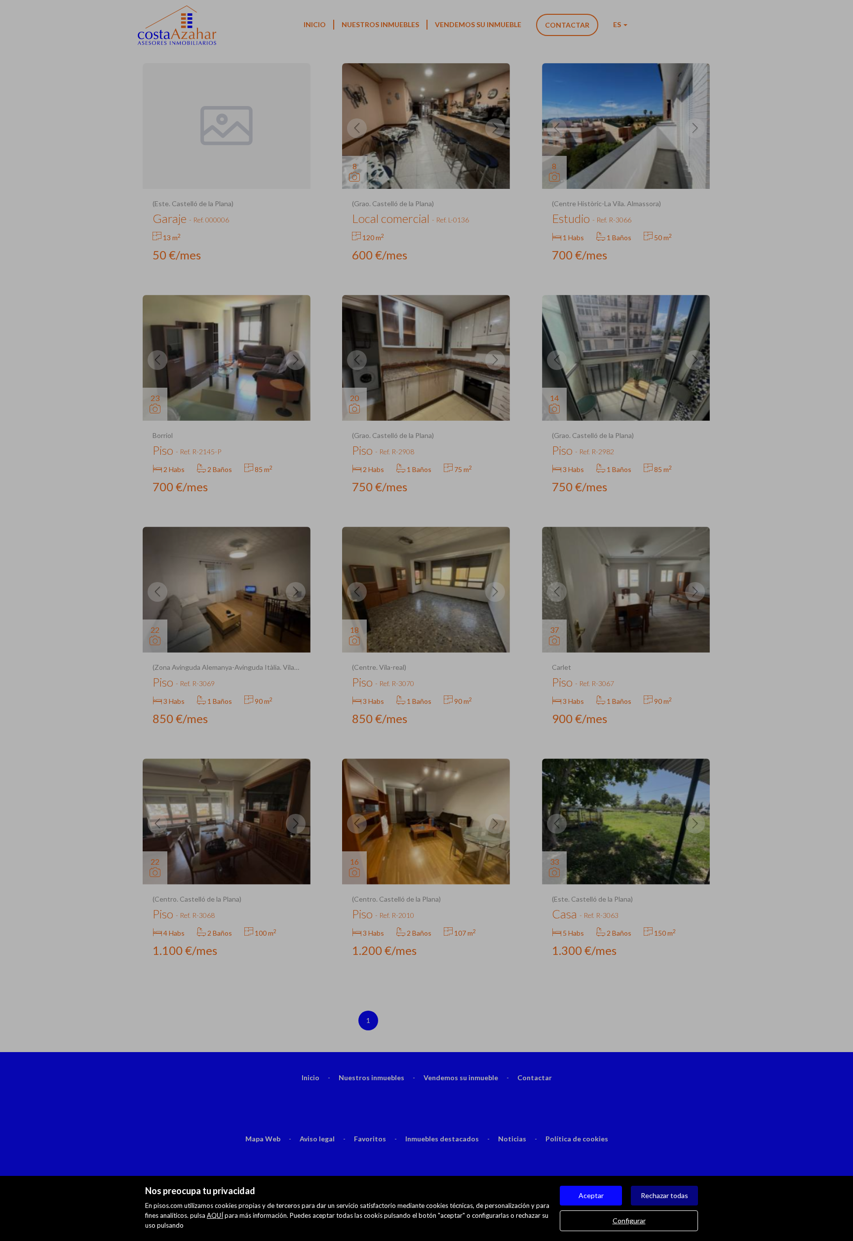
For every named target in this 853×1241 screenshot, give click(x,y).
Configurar (629, 1220)
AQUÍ (215, 1215)
